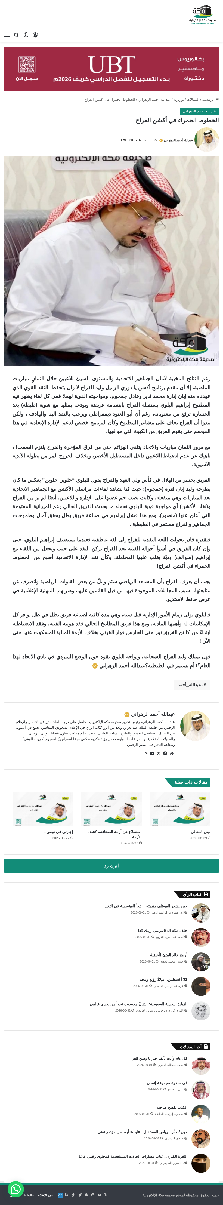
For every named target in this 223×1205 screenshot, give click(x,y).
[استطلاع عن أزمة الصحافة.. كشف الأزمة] (111, 809)
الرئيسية (209, 99)
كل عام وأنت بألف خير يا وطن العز (159, 1058)
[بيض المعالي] (180, 809)
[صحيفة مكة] (202, 15)
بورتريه (179, 99)
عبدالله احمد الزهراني (154, 99)
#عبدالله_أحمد (191, 684)
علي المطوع (176, 1089)
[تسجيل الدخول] (35, 35)
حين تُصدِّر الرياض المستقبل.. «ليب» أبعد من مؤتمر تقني (142, 1132)
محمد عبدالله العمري (171, 1064)
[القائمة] (7, 35)
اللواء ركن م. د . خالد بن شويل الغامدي (160, 1010)
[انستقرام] (145, 753)
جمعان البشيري (174, 1138)
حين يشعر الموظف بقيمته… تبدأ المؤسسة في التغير (145, 906)
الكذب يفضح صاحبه (172, 1107)
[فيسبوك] (165, 753)
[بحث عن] (16, 35)
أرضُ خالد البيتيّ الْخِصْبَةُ (168, 955)
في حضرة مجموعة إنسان (167, 1083)
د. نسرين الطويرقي (172, 1162)
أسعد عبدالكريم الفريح (170, 937)
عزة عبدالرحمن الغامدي (169, 986)
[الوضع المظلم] (26, 35)
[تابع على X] (155, 140)
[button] (16, 1189)
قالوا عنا (27, 1195)
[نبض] (60, 1195)
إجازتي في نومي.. (58, 831)
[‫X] (158, 753)
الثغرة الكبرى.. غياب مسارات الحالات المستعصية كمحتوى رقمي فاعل (132, 1156)
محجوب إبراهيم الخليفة (169, 1113)
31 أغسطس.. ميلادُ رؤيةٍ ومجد (163, 979)
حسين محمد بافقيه (172, 961)
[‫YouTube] (152, 753)
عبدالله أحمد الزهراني (178, 140)
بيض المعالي (200, 831)
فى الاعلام (45, 1195)
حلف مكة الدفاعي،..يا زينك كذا (162, 930)
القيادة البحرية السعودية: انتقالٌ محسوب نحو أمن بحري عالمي (138, 1004)
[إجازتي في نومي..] (43, 809)
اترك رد (111, 865)
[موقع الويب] (171, 753)
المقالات (193, 99)
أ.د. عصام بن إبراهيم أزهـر (167, 912)
